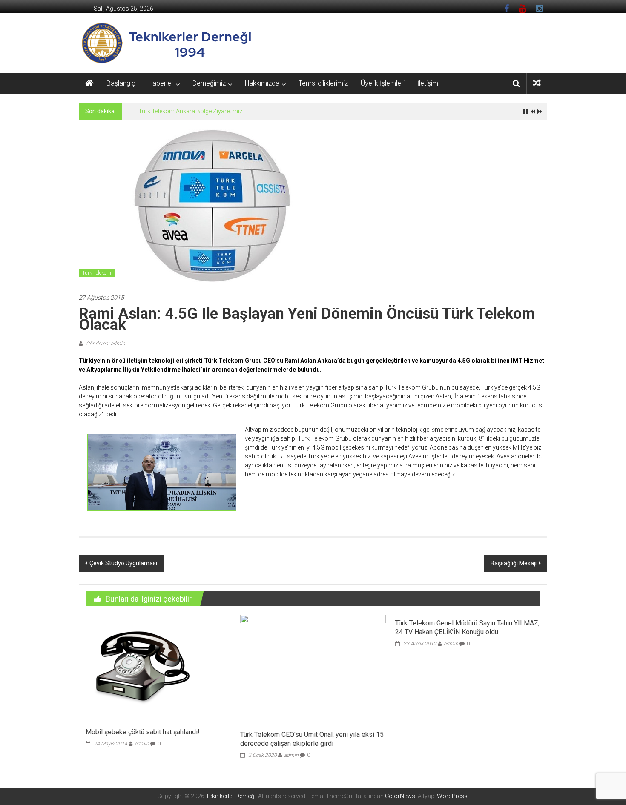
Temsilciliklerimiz (323, 83)
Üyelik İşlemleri (383, 83)
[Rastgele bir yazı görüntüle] (537, 83)
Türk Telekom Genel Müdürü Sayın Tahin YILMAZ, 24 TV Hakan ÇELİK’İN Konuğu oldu (467, 627)
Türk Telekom (96, 273)
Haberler (160, 83)
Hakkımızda (262, 83)
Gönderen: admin (105, 344)
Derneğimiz (209, 83)
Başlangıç (120, 83)
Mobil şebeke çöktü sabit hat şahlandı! (143, 732)
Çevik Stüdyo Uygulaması (123, 563)
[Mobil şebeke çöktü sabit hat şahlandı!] (140, 668)
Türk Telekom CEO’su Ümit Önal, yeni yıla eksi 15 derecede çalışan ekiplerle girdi (312, 739)
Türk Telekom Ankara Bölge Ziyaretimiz (190, 111)
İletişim (427, 83)
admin (142, 744)
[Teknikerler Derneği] (89, 83)
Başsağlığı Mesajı (514, 563)
